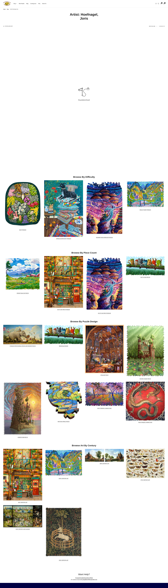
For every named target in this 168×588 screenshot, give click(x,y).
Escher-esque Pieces (145, 378)
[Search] (158, 3)
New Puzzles (21, 3)
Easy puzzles (22, 230)
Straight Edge (104, 375)
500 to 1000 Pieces (145, 277)
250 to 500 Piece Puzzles (104, 313)
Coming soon (33, 3)
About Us (44, 3)
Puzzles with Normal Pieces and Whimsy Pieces (23, 346)
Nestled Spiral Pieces (63, 421)
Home (4, 9)
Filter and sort (9, 26)
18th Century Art (104, 463)
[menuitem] (15, 3)
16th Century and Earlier (23, 529)
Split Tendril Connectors (104, 408)
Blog (27, 3)
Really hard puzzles (145, 210)
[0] (164, 3)
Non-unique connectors (145, 422)
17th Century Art (145, 480)
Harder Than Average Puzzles (104, 237)
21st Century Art (22, 502)
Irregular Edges (63, 346)
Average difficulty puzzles (63, 238)
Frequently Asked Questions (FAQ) (84, 578)
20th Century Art (63, 478)
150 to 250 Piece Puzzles (63, 309)
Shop (15, 3)
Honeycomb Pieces (23, 437)
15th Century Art (63, 560)
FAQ (39, 3)
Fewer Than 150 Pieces (23, 293)
